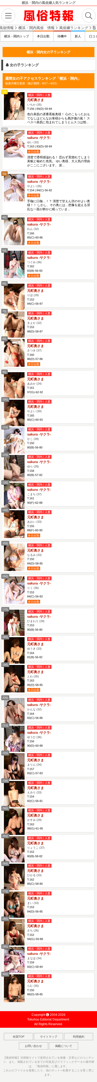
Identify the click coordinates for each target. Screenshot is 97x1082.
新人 (78, 36)
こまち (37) (34, 494)
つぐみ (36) (34, 262)
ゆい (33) (33, 142)
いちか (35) (34, 104)
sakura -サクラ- (39, 138)
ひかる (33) (34, 875)
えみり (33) (34, 792)
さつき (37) (34, 350)
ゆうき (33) (34, 648)
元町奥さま (35, 100)
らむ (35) (33, 985)
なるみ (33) (34, 554)
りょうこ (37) (35, 847)
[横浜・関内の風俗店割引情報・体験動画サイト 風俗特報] (48, 15)
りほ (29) (33, 295)
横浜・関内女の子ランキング (48, 52)
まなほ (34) (34, 958)
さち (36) (33, 930)
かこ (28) (33, 438)
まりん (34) (34, 764)
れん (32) (33, 228)
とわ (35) (33, 676)
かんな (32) (34, 709)
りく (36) (33, 587)
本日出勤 (43, 36)
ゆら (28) (33, 466)
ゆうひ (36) (34, 737)
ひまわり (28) (35, 621)
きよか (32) (34, 322)
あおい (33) (34, 521)
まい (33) (33, 902)
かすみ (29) (34, 819)
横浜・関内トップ (16, 36)
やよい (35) (34, 186)
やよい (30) (34, 411)
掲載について (63, 1045)
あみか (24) (34, 383)
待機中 (62, 36)
